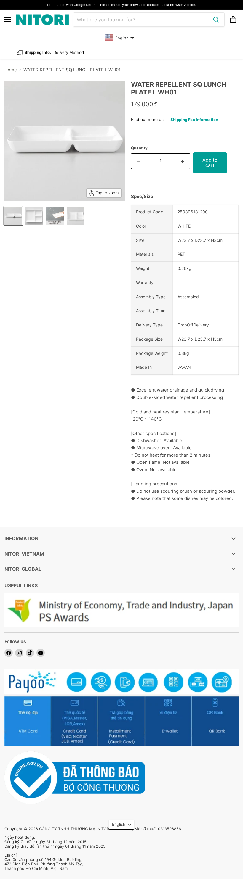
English (118, 824)
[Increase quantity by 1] (182, 161)
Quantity (139, 148)
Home (10, 69)
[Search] (216, 19)
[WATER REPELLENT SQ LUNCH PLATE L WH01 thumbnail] (13, 215)
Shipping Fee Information (194, 119)
